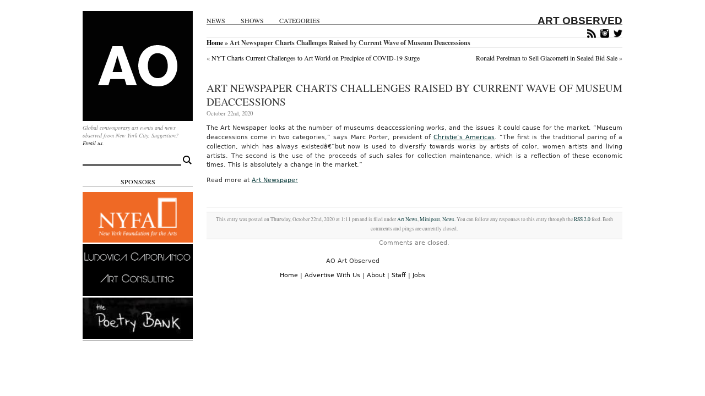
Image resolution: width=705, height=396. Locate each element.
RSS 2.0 (582, 219)
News (216, 20)
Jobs (419, 275)
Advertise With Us (332, 275)
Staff (399, 275)
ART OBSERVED (580, 20)
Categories (299, 20)
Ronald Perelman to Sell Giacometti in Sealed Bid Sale (546, 57)
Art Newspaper (275, 180)
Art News (407, 219)
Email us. (93, 143)
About (376, 275)
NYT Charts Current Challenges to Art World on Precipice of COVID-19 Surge (316, 57)
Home (215, 42)
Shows (252, 20)
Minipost (430, 219)
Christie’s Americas (464, 137)
